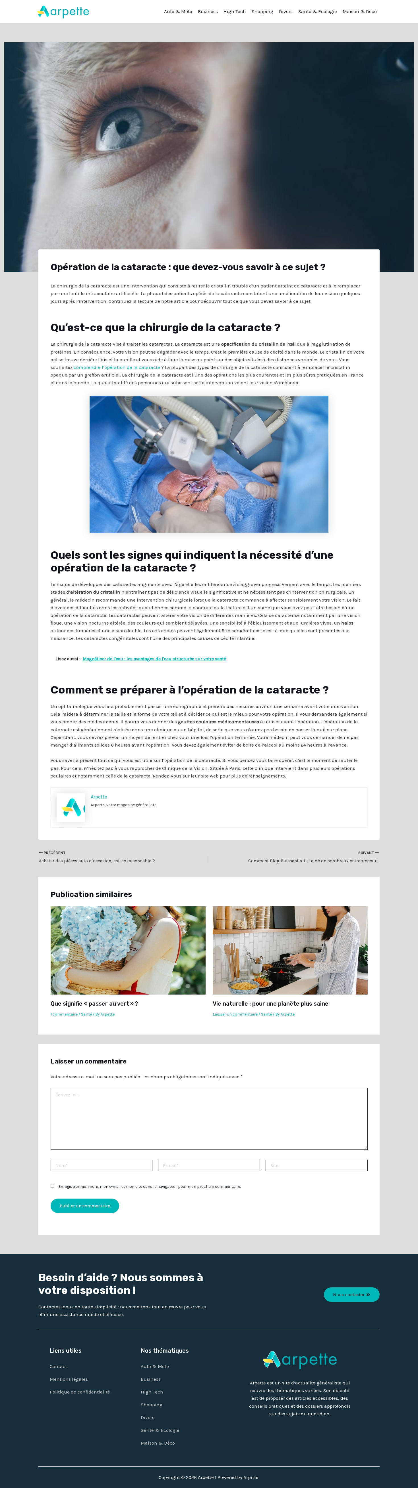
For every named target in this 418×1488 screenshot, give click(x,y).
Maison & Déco (360, 11)
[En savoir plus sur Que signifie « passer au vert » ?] (128, 950)
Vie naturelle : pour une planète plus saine (270, 1003)
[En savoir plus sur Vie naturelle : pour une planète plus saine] (290, 950)
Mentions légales (69, 1379)
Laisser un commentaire (235, 1014)
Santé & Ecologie (317, 11)
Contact (58, 1366)
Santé (86, 1014)
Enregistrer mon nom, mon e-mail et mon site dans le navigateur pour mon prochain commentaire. (149, 1186)
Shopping (262, 11)
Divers (286, 11)
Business (208, 11)
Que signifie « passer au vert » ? (94, 1003)
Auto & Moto (178, 11)
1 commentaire (64, 1014)
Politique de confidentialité (80, 1392)
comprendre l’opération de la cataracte (117, 367)
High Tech (235, 11)
